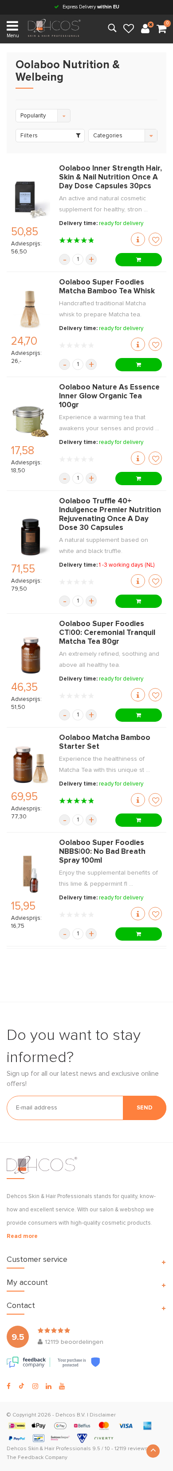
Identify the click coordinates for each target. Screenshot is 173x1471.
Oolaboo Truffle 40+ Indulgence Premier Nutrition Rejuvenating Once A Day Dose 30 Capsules (110, 515)
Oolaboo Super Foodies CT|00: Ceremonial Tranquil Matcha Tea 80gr (107, 633)
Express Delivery (90, 6)
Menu (13, 35)
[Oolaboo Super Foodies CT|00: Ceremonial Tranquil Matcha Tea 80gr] (30, 655)
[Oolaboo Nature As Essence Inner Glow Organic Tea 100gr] (30, 418)
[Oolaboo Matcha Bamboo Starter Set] (30, 764)
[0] (161, 29)
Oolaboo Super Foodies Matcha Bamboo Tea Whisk (107, 287)
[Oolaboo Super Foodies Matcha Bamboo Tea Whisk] (30, 309)
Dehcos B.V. (70, 1415)
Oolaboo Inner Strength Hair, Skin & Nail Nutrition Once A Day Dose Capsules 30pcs (110, 177)
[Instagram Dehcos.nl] (35, 1386)
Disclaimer (103, 1415)
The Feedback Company (37, 1457)
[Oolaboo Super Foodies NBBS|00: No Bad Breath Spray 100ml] (30, 874)
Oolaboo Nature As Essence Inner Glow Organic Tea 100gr (109, 396)
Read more (22, 1236)
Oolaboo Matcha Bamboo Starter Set (104, 742)
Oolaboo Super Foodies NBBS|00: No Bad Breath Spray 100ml (102, 851)
